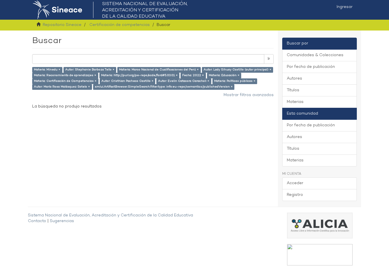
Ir (269, 59)
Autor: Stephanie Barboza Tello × (89, 70)
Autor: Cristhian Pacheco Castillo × (127, 81)
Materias (295, 102)
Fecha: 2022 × (193, 75)
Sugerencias (62, 221)
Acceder (295, 183)
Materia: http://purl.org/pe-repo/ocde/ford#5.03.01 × (139, 75)
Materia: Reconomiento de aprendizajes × (65, 75)
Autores (294, 78)
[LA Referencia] (320, 254)
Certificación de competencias (119, 25)
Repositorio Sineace (62, 25)
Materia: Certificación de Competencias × (65, 81)
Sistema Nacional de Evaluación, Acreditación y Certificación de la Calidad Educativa (110, 215)
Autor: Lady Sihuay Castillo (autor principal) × (237, 70)
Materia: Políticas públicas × (234, 81)
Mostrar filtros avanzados (249, 95)
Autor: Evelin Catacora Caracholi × (183, 81)
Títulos (293, 90)
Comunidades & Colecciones (315, 55)
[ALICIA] (320, 225)
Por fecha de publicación (311, 67)
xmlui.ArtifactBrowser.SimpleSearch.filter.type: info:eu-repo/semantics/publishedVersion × (164, 87)
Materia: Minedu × (47, 70)
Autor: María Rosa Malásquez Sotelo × (62, 87)
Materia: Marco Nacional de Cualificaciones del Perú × (159, 70)
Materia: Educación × (224, 75)
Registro (295, 195)
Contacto (37, 221)
